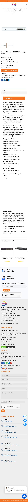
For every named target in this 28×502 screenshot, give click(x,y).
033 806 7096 (13, 450)
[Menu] (2, 4)
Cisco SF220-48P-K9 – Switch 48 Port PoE (20, 258)
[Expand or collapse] (23, 97)
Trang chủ (3, 9)
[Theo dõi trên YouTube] (11, 363)
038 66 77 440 (15, 445)
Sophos (9, 64)
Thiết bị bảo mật (13, 61)
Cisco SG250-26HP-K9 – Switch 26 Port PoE (7, 258)
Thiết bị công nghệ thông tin (15, 9)
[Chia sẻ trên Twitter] (4, 80)
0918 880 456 (12, 432)
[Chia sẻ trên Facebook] (2, 80)
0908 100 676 (14, 226)
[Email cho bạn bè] (7, 80)
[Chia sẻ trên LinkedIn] (9, 80)
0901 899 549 (13, 437)
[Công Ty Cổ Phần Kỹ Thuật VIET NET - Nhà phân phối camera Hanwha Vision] (14, 4)
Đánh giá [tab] (4, 92)
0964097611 (14, 455)
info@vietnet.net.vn (9, 341)
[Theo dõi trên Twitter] (4, 363)
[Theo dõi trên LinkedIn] (9, 363)
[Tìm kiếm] (26, 4)
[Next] (25, 28)
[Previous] (3, 28)
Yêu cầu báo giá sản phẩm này (9, 70)
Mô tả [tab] (3, 90)
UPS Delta (15, 323)
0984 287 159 (12, 426)
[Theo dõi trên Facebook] (2, 363)
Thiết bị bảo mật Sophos (17, 10)
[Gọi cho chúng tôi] (6, 363)
